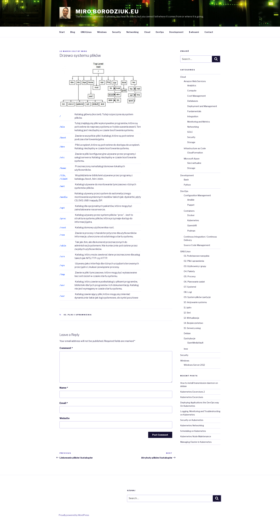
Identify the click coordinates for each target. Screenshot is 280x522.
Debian (187, 333)
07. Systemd (190, 287)
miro (84, 51)
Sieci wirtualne (194, 163)
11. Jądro (187, 307)
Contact (208, 32)
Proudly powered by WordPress (74, 515)
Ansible (190, 200)
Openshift (192, 225)
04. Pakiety (189, 271)
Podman (191, 230)
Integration (192, 116)
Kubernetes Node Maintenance (195, 436)
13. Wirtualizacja (191, 318)
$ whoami (194, 32)
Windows (102, 32)
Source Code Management (197, 245)
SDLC (190, 132)
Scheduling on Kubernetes (193, 431)
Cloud (147, 32)
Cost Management (196, 96)
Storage (191, 142)
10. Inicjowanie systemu (195, 302)
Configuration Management (197, 195)
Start (62, 32)
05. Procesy (190, 276)
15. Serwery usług (192, 328)
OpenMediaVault (195, 342)
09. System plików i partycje (197, 297)
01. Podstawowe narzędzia (196, 256)
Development (176, 32)
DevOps (160, 32)
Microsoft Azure (192, 158)
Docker (191, 215)
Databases (192, 101)
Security (116, 32)
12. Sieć (187, 312)
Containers (189, 211)
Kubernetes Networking (192, 425)
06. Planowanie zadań (194, 281)
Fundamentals (194, 111)
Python (187, 184)
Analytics (191, 85)
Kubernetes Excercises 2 (192, 391)
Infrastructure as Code (195, 148)
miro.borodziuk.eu (107, 11)
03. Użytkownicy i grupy (195, 266)
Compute (191, 90)
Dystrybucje (189, 338)
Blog (72, 32)
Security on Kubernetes (191, 420)
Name (64, 387)
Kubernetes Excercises (191, 397)
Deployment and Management (202, 106)
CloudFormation (195, 152)
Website (65, 418)
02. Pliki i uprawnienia (78, 315)
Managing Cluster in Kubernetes (196, 442)
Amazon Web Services (195, 81)
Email (64, 403)
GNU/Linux (86, 32)
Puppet (190, 205)
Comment (66, 348)
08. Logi (188, 292)
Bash (186, 179)
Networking (132, 32)
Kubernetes (193, 220)
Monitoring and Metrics (198, 121)
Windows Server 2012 (194, 365)
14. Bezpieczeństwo (193, 323)
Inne (186, 349)
